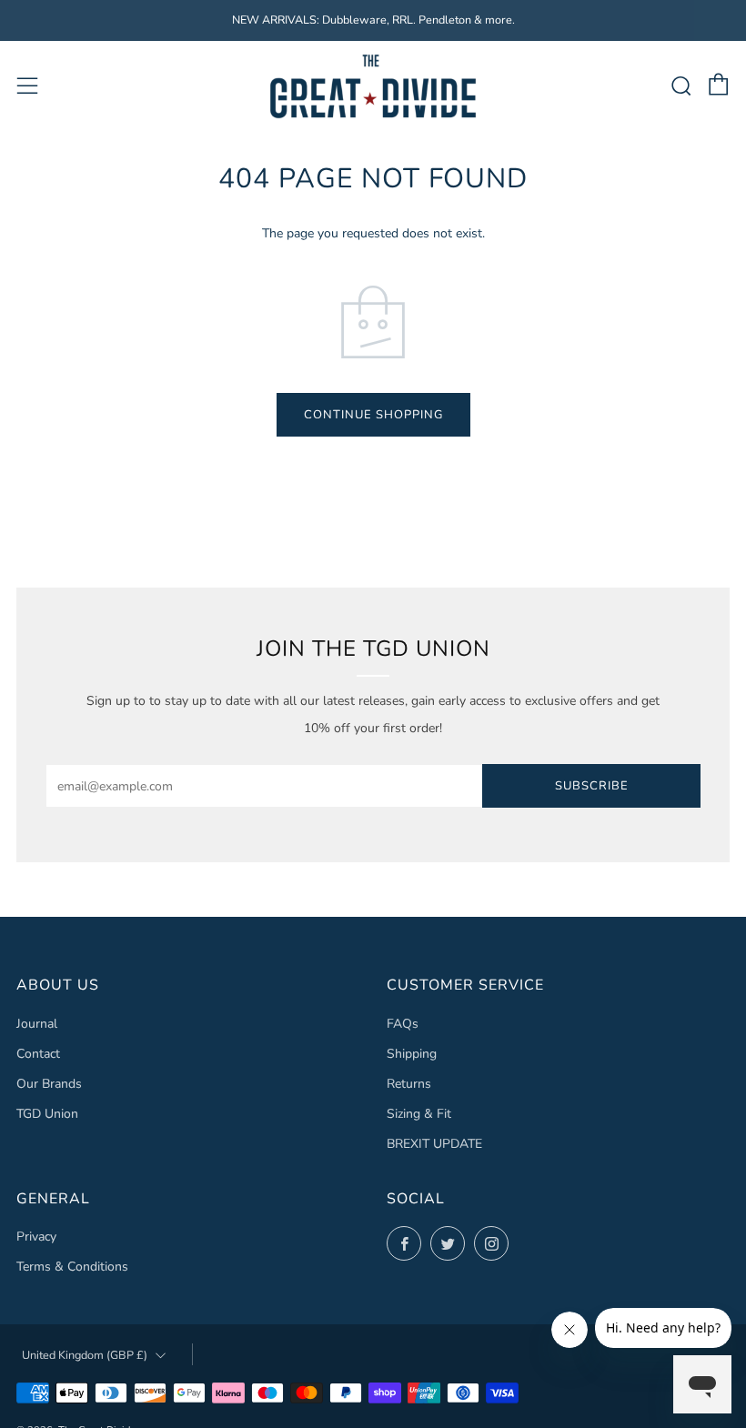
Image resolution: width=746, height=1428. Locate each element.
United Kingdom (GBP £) (84, 1355)
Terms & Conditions (72, 1266)
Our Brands (49, 1083)
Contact (38, 1053)
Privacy (36, 1236)
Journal (36, 1023)
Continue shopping (373, 415)
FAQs (402, 1023)
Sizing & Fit (419, 1113)
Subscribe (592, 786)
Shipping (412, 1053)
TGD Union (47, 1113)
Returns (409, 1083)
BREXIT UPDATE (434, 1143)
